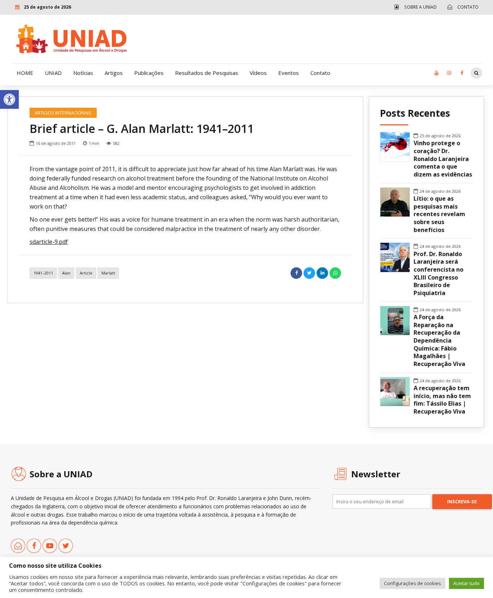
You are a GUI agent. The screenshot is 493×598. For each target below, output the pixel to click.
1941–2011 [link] (43, 273)
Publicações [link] (148, 72)
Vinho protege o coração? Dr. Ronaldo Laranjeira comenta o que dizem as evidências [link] (443, 158)
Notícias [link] (83, 72)
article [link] (86, 273)
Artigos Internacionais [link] (63, 113)
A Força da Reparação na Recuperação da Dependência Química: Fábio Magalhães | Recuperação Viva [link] (439, 340)
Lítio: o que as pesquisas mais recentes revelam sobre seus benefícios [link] (439, 214)
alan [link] (66, 273)
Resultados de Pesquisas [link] (206, 72)
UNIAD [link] (53, 72)
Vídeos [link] (258, 72)
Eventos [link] (288, 72)
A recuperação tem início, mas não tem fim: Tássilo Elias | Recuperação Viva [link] (442, 399)
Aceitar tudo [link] (466, 583)
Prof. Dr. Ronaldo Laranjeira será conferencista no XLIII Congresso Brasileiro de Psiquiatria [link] (438, 273)
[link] (9, 99)
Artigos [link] (114, 72)
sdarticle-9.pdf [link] (49, 242)
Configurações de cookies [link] (412, 583)
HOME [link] (25, 72)
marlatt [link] (108, 273)
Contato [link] (320, 72)
